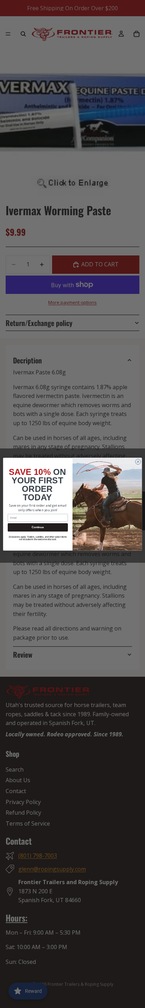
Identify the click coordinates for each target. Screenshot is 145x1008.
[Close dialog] (137, 461)
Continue (38, 527)
